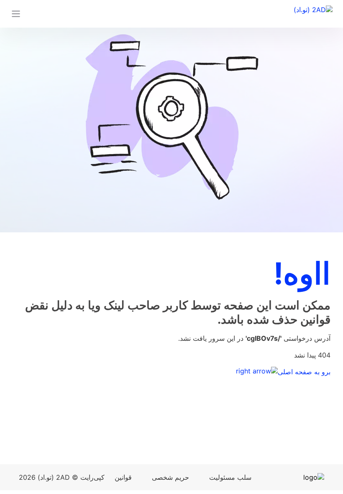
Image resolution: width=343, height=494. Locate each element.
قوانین (123, 477)
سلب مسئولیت (230, 477)
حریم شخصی (170, 477)
